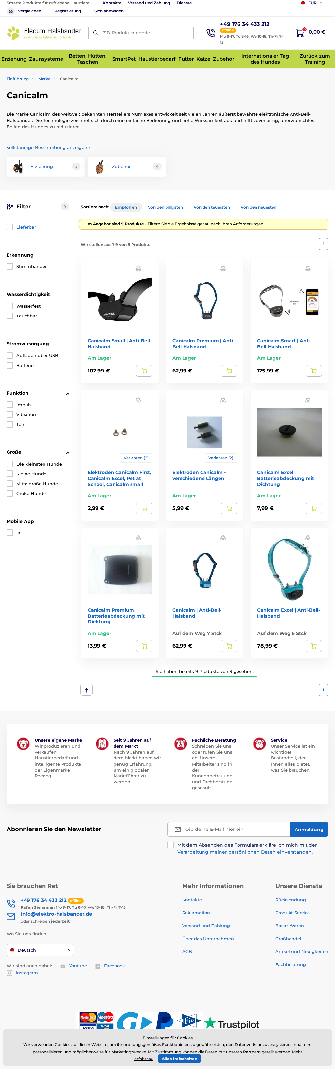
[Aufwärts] (86, 689)
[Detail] (144, 370)
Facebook (114, 965)
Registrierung (67, 11)
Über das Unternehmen (208, 938)
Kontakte (112, 2)
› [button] (48, 147)
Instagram (27, 972)
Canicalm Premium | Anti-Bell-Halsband (203, 344)
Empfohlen (126, 207)
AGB (187, 951)
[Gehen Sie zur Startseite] (44, 33)
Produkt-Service (292, 912)
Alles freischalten (179, 1058)
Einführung (18, 78)
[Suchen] (95, 33)
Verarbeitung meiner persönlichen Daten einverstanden (244, 852)
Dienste (184, 2)
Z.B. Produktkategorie (126, 32)
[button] (138, 268)
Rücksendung (290, 899)
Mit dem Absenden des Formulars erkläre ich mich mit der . (247, 848)
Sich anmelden (109, 11)
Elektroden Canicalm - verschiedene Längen (199, 475)
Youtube (78, 965)
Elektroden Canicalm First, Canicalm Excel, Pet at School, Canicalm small (119, 478)
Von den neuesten (258, 207)
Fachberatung (290, 964)
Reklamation (196, 912)
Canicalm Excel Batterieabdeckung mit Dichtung (285, 478)
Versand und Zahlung (149, 2)
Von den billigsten (165, 207)
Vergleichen (29, 11)
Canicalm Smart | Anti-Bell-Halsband (284, 344)
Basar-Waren (289, 925)
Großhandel (288, 938)
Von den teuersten (212, 207)
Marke (44, 78)
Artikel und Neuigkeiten (301, 951)
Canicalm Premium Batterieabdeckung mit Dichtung (116, 616)
